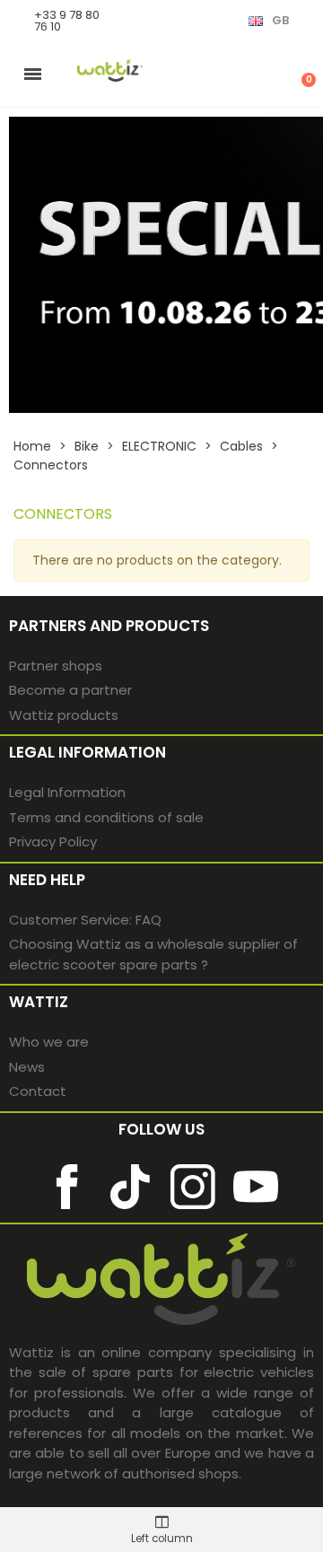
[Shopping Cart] (299, 73)
